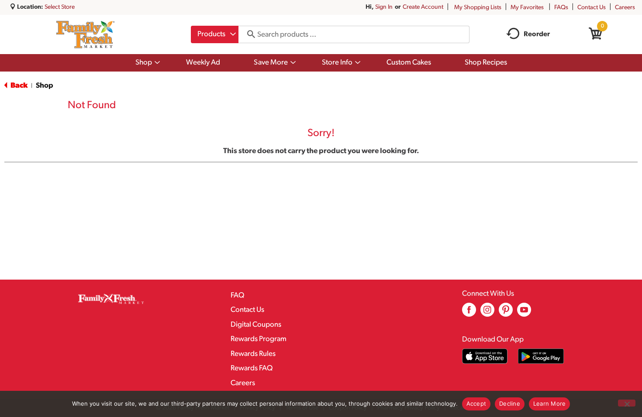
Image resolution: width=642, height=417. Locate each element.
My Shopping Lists (477, 7)
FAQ (237, 295)
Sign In (384, 7)
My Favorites (527, 7)
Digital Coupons (256, 324)
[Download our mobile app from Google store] (541, 356)
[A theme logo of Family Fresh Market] (85, 34)
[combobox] (214, 34)
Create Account (423, 7)
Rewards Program (258, 339)
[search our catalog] (248, 34)
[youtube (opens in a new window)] (524, 313)
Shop (44, 85)
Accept (476, 403)
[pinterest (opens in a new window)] (506, 313)
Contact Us (591, 7)
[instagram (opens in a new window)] (487, 313)
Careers (625, 7)
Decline (509, 403)
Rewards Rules (253, 354)
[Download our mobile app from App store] (485, 356)
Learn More (549, 403)
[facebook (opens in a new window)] (469, 313)
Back (18, 85)
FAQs (561, 7)
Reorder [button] (537, 34)
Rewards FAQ (252, 368)
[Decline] (626, 403)
